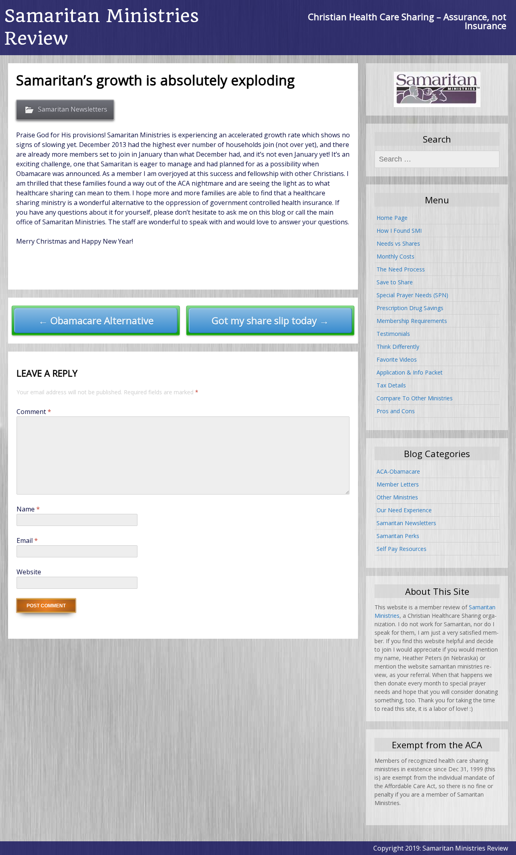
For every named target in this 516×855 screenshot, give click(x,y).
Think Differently (398, 346)
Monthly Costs (395, 256)
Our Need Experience (404, 510)
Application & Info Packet (410, 372)
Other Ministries (397, 497)
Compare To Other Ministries (415, 398)
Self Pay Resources (402, 549)
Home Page (392, 218)
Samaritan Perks (398, 536)
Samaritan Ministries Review (101, 27)
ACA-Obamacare (398, 471)
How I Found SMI (399, 230)
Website (29, 571)
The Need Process (401, 269)
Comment (34, 411)
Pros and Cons (396, 411)
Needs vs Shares (398, 243)
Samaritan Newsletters (72, 109)
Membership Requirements (412, 321)
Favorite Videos (397, 359)
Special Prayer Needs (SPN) (412, 295)
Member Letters (398, 484)
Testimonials (393, 333)
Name (28, 509)
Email (27, 540)
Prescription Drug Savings (410, 308)
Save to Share (395, 282)
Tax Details (391, 385)
